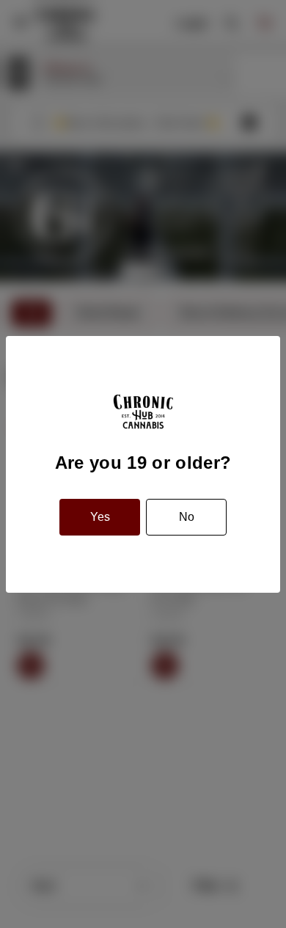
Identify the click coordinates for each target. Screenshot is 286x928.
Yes (100, 517)
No (186, 517)
